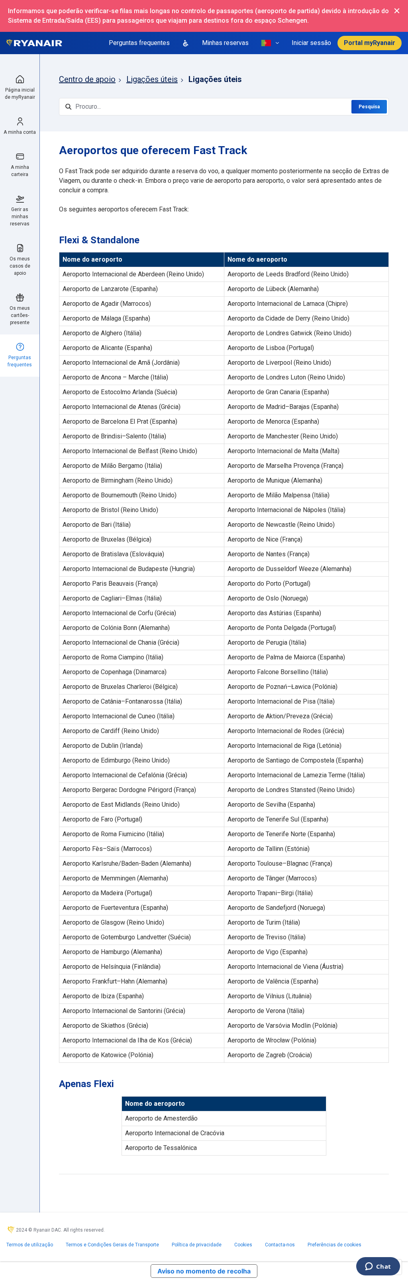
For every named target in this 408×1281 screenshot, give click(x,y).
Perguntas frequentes (139, 43)
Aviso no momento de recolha (204, 1271)
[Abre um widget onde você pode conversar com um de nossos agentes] (378, 1267)
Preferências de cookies (334, 1245)
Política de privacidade (197, 1245)
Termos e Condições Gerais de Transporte (112, 1245)
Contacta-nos (280, 1245)
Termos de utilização (29, 1245)
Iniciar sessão (311, 43)
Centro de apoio (87, 79)
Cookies (243, 1245)
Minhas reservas (225, 43)
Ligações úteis (152, 79)
